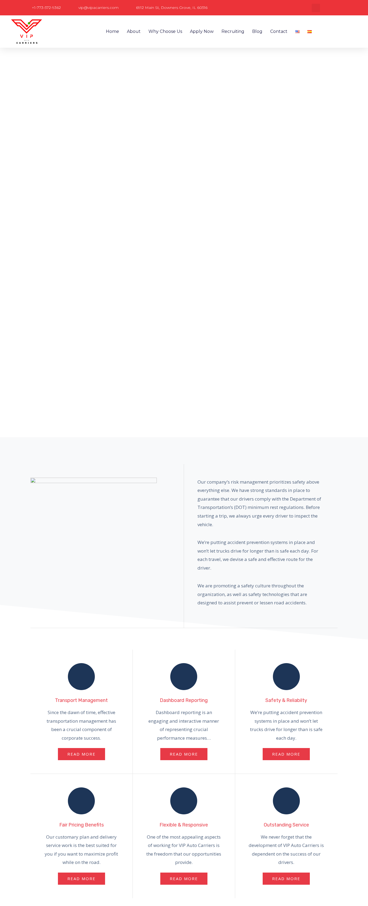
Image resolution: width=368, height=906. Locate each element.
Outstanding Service (286, 825)
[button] (316, 8)
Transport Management (81, 700)
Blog (257, 31)
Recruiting (232, 31)
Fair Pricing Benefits (81, 825)
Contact (278, 31)
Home (112, 31)
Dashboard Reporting (184, 700)
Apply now (202, 31)
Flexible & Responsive (183, 825)
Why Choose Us (165, 31)
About (134, 31)
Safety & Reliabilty (286, 700)
